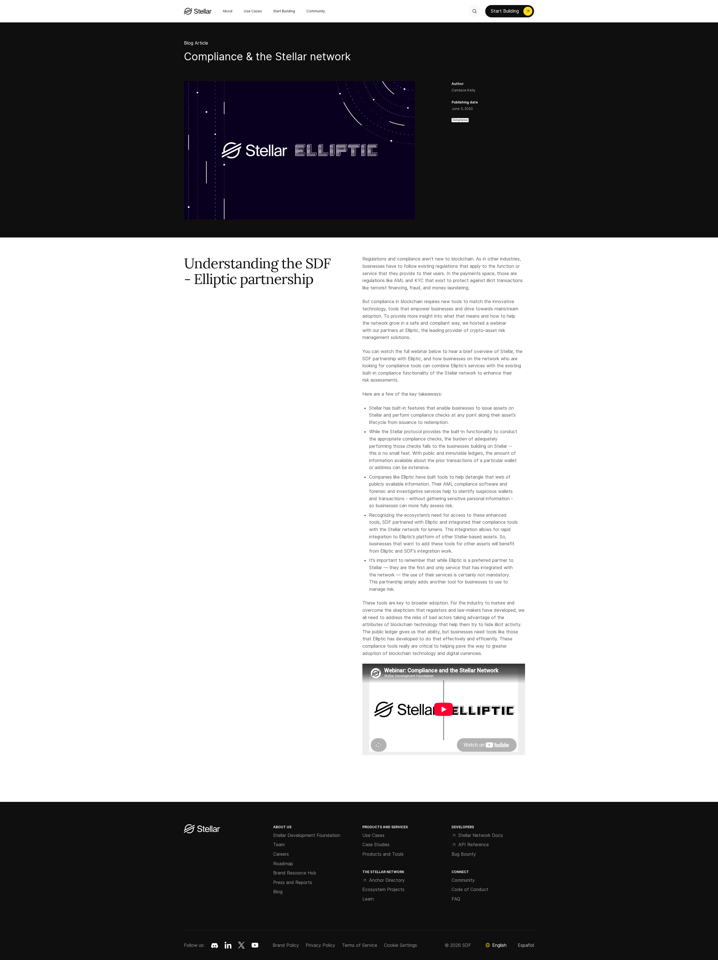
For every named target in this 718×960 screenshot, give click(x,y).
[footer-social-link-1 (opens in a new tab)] (228, 945)
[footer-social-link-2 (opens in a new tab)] (241, 945)
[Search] (474, 11)
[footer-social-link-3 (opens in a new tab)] (255, 945)
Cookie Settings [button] (400, 945)
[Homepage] (202, 829)
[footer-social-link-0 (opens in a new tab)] (214, 945)
